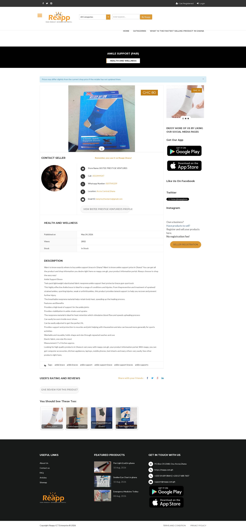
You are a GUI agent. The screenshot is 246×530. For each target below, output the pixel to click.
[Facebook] (147, 378)
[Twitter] (152, 378)
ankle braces (72, 365)
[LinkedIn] (163, 378)
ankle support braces (123, 365)
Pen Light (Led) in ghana (124, 463)
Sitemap (43, 482)
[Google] (157, 378)
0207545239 (111, 183)
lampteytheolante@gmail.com (109, 199)
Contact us (45, 468)
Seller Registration (185, 244)
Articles (43, 477)
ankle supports (141, 365)
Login (202, 3)
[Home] (59, 17)
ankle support (86, 365)
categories (139, 31)
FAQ (42, 473)
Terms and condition (174, 525)
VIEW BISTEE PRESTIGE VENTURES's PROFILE (106, 209)
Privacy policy (198, 525)
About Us (44, 463)
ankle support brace (103, 365)
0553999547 (98, 176)
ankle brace (60, 365)
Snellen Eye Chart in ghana (125, 477)
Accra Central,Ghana (106, 191)
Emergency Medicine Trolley (125, 491)
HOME (126, 31)
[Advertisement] (81, 33)
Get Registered (186, 3)
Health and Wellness (123, 60)
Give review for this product (59, 389)
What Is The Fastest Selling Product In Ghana (177, 31)
